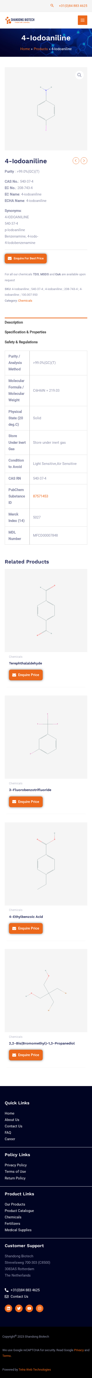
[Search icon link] (52, 5)
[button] (79, 75)
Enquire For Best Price (29, 258)
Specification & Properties (25, 332)
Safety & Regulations (21, 342)
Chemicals (25, 300)
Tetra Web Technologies (35, 1369)
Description (14, 322)
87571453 (40, 496)
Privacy (79, 1350)
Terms (6, 1356)
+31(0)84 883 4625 (73, 6)
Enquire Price (28, 675)
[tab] (46, 323)
